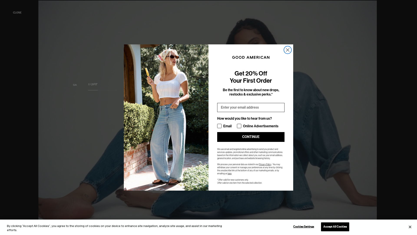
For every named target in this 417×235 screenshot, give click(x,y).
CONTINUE (251, 137)
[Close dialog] (287, 50)
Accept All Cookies (335, 226)
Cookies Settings (303, 226)
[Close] (410, 227)
